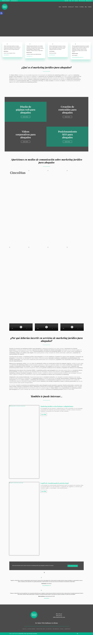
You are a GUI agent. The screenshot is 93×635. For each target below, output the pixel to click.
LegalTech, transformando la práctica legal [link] (54, 483)
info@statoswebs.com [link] (73, 91)
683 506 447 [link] (3, 0)
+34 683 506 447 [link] (20, 91)
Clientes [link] (76, 6)
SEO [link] (73, 0)
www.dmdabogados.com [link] (46, 585)
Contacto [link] (89, 6)
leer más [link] (43, 414)
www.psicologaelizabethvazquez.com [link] (77, 57)
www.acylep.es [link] (46, 598)
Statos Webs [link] (64, 6)
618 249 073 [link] (7, 0)
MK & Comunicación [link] (82, 0)
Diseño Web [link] (66, 0)
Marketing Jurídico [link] (89, 0)
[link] (1, 13)
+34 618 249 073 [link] (46, 91)
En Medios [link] (81, 6)
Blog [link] (86, 6)
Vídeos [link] (70, 0)
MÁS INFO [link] (25, 116)
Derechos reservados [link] (33, 633)
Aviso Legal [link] (26, 633)
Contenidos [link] (76, 0)
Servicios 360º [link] (71, 6)
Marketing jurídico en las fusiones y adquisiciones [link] (56, 406)
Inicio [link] (60, 6)
